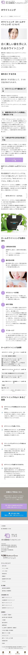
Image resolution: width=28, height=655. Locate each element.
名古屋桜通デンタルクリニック (8, 600)
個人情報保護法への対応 (6, 528)
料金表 (3, 643)
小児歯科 (4, 620)
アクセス (4, 581)
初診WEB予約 (17, 653)
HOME (3, 653)
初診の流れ (4, 565)
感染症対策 (4, 573)
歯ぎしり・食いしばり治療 (7, 638)
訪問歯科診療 (4, 640)
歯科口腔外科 (4, 622)
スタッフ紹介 (4, 571)
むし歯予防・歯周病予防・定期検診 (9, 627)
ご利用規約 (3, 526)
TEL (25, 653)
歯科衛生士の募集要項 (6, 590)
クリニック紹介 (5, 568)
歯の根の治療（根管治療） (7, 617)
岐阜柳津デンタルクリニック (8, 607)
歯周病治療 (4, 625)
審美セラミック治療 (6, 633)
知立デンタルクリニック (7, 602)
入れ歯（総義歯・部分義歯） (8, 630)
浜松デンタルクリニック (7, 605)
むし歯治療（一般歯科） (7, 614)
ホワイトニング (5, 635)
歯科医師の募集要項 (6, 588)
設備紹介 (4, 576)
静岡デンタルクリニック (7, 597)
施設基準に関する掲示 (6, 578)
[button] (14, 160)
